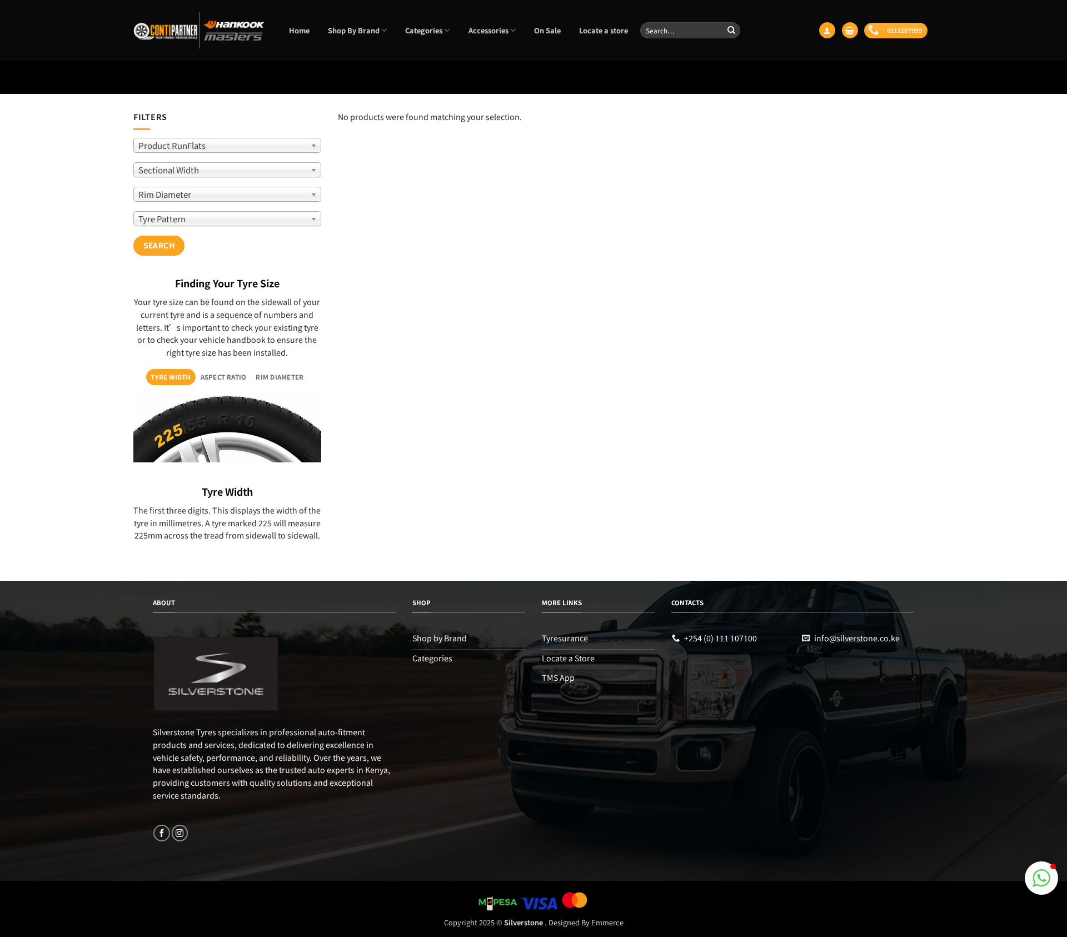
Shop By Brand (354, 30)
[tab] (171, 377)
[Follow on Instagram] (180, 833)
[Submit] (731, 30)
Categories (423, 30)
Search (159, 245)
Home (299, 30)
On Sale (547, 30)
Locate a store (603, 30)
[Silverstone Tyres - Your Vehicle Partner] (199, 30)
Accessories (488, 30)
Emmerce (607, 922)
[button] (827, 30)
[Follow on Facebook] (161, 833)
